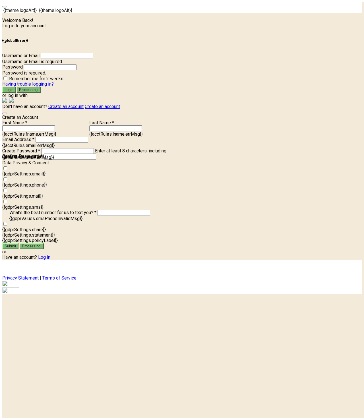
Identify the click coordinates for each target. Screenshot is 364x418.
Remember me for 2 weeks (36, 78)
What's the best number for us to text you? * (52, 212)
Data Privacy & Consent (25, 162)
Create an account (66, 106)
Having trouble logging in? (28, 84)
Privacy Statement (20, 278)
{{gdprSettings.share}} (24, 229)
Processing (29, 90)
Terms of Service (59, 278)
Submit (10, 246)
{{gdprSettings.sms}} (23, 207)
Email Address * (18, 139)
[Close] (4, 113)
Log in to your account (24, 25)
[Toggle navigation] (4, 6)
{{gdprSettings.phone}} (24, 185)
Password (12, 67)
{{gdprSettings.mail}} (22, 196)
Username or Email (21, 55)
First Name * (14, 122)
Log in (44, 257)
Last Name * (101, 122)
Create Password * (21, 151)
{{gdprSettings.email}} (24, 174)
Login (9, 90)
